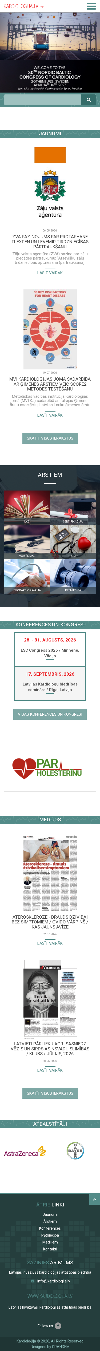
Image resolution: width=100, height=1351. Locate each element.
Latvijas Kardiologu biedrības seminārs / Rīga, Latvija (50, 687)
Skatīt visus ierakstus (50, 438)
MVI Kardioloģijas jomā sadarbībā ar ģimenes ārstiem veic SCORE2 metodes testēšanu (50, 384)
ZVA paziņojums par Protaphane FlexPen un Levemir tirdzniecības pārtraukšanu (50, 241)
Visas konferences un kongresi (50, 714)
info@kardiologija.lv (53, 1281)
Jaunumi (50, 1214)
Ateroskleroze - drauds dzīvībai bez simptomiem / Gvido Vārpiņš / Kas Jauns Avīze (50, 922)
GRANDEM (61, 1347)
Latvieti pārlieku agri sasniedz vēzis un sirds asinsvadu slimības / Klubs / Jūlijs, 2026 (50, 1048)
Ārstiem (50, 1221)
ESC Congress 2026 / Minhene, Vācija (50, 653)
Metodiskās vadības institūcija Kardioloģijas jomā (49, 398)
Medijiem (50, 1242)
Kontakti (50, 1249)
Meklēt (88, 99)
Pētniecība (50, 1235)
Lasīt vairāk (50, 272)
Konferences (50, 1228)
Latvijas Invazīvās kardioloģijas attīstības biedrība (50, 1272)
